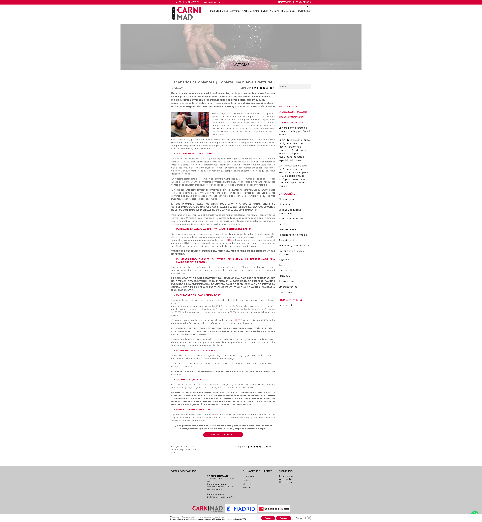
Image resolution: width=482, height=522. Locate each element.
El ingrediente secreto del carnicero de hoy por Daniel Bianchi (294, 131)
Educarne (247, 487)
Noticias (275, 11)
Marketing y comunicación (294, 245)
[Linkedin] (176, 2)
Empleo (283, 224)
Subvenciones (286, 281)
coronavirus (285, 292)
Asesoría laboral (287, 229)
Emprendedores (288, 286)
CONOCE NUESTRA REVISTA (292, 117)
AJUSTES (242, 519)
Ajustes (299, 518)
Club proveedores (300, 11)
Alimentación (286, 199)
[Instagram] (180, 2)
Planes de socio (250, 11)
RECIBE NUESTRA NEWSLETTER (294, 112)
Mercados (284, 276)
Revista (264, 11)
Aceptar (268, 518)
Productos (284, 265)
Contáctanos (303, 2)
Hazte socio (285, 2)
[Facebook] (171, 2)
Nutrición (284, 259)
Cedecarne (248, 484)
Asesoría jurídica (288, 240)
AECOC (227, 240)
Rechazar (283, 518)
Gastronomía (286, 270)
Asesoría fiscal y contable (293, 234)
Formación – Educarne (291, 218)
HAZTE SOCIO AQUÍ (289, 107)
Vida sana (284, 204)
